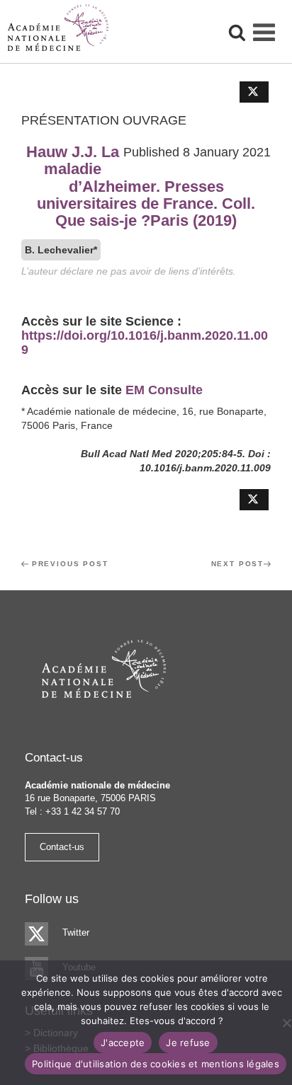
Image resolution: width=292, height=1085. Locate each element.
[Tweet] (254, 92)
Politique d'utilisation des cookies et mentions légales (155, 1063)
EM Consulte (164, 390)
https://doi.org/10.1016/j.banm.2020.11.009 (144, 342)
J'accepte (123, 1042)
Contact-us (62, 847)
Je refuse (188, 1042)
